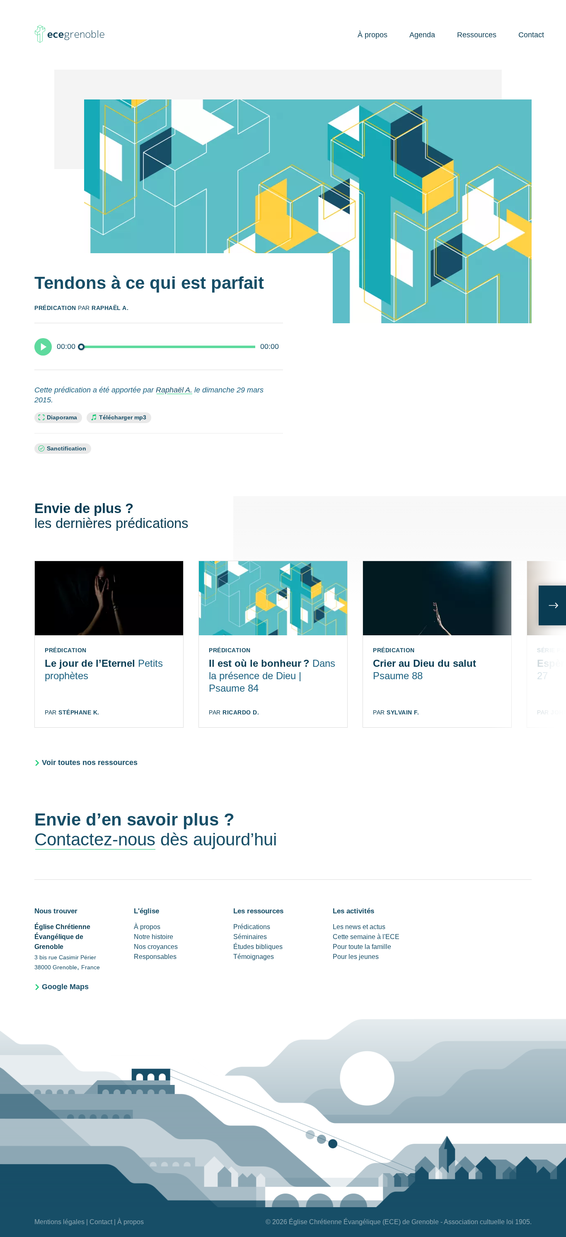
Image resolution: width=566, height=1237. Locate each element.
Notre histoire (153, 936)
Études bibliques (258, 946)
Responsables (155, 956)
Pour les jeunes (356, 956)
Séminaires (250, 936)
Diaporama (62, 417)
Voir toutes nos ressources (90, 762)
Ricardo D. (241, 712)
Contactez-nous (94, 839)
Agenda (422, 35)
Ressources (476, 35)
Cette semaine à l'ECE (366, 936)
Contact (531, 35)
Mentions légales (59, 1221)
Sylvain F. (403, 712)
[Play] (43, 347)
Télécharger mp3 (122, 417)
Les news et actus (359, 926)
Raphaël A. (110, 308)
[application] (158, 346)
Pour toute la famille (362, 946)
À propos (372, 35)
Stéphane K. (78, 712)
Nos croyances (156, 946)
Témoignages (253, 956)
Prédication (55, 308)
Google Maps (65, 987)
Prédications (251, 926)
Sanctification (66, 448)
